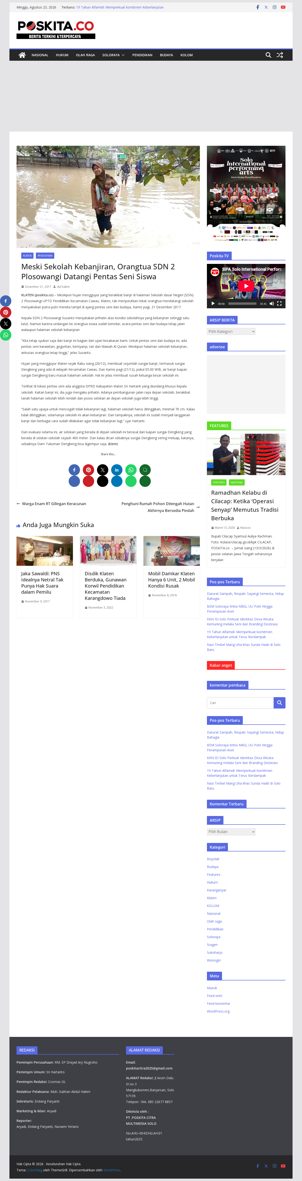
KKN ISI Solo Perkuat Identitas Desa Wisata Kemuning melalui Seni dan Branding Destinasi (117, 7)
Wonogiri (214, 960)
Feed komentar (218, 1003)
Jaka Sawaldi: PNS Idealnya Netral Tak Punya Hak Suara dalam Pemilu (42, 582)
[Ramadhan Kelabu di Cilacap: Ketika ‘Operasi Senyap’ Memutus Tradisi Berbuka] (246, 454)
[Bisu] (271, 303)
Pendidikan (142, 55)
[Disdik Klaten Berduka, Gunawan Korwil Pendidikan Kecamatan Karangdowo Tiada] (108, 539)
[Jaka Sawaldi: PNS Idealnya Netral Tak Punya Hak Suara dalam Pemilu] (45, 539)
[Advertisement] (151, 96)
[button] (122, 55)
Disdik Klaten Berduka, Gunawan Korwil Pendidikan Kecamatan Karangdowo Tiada (105, 585)
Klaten (27, 255)
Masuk (212, 988)
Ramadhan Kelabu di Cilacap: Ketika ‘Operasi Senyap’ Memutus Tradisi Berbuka (244, 505)
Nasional (40, 55)
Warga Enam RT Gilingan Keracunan (54, 503)
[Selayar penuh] (279, 303)
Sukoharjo (214, 952)
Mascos (245, 528)
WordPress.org (218, 1011)
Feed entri (214, 995)
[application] (246, 286)
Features (219, 482)
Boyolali (213, 859)
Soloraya (111, 55)
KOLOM (186, 55)
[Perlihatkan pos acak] (279, 55)
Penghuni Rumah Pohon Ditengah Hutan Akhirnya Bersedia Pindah (158, 507)
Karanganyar (216, 890)
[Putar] (213, 303)
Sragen (212, 944)
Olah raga (85, 55)
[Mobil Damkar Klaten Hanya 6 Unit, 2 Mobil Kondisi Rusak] (171, 539)
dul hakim (63, 287)
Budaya (166, 55)
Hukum (62, 55)
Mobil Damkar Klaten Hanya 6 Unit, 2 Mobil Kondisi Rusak (171, 579)
